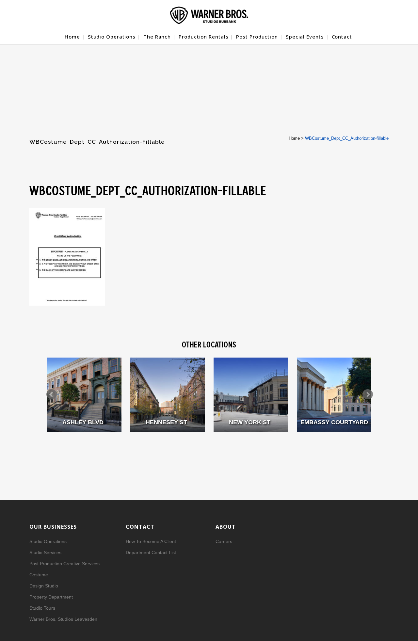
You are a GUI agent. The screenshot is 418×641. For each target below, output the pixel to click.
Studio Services (45, 552)
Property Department (51, 597)
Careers (224, 541)
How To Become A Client (151, 541)
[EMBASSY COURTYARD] (334, 395)
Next (367, 394)
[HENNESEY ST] (167, 395)
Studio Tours (42, 608)
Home (294, 138)
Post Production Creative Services (64, 563)
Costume (38, 574)
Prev (51, 394)
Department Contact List (151, 552)
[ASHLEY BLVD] (84, 395)
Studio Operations (48, 541)
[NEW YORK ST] (251, 395)
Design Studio (43, 585)
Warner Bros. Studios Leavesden (63, 619)
